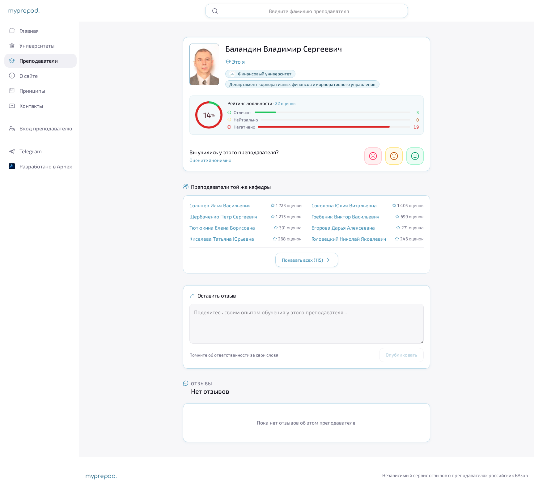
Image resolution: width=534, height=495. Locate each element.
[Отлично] (415, 156)
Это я (238, 61)
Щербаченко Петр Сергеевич (223, 216)
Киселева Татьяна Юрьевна (221, 239)
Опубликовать (401, 355)
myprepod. (23, 10)
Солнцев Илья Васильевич (220, 205)
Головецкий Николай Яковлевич (349, 239)
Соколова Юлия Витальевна (344, 205)
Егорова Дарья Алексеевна (343, 228)
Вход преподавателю (45, 128)
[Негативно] (373, 156)
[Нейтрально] (394, 156)
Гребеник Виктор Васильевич (345, 216)
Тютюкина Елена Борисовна (222, 228)
